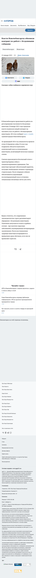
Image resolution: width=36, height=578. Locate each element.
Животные (20, 49)
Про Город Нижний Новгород (9, 413)
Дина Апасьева (23, 55)
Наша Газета (5, 393)
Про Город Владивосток (7, 419)
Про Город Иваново (6, 396)
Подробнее (30, 537)
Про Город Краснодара (7, 423)
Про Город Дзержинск (7, 416)
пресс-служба (28, 134)
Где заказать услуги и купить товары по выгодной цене (17, 311)
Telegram (4, 438)
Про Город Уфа (5, 409)
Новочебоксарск (8, 49)
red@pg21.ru (8, 502)
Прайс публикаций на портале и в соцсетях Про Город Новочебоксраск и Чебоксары (14, 457)
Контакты (4, 444)
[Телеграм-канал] (26, 78)
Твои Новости (5, 386)
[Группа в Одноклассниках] (5, 432)
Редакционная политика (7, 447)
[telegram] (21, 249)
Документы (13, 25)
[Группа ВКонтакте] (10, 78)
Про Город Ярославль (7, 389)
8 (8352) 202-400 (10, 499)
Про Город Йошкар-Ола (7, 399)
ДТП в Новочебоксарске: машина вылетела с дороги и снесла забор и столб (18, 290)
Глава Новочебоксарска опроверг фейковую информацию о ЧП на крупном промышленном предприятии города (17, 301)
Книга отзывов (5, 25)
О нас (3, 441)
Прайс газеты (5, 454)
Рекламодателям (6, 461)
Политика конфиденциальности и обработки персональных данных (18, 540)
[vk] (15, 249)
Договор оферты (6, 450)
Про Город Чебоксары (7, 383)
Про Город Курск (6, 403)
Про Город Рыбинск (6, 406)
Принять (30, 30)
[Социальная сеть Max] (18, 81)
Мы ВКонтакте (22, 25)
